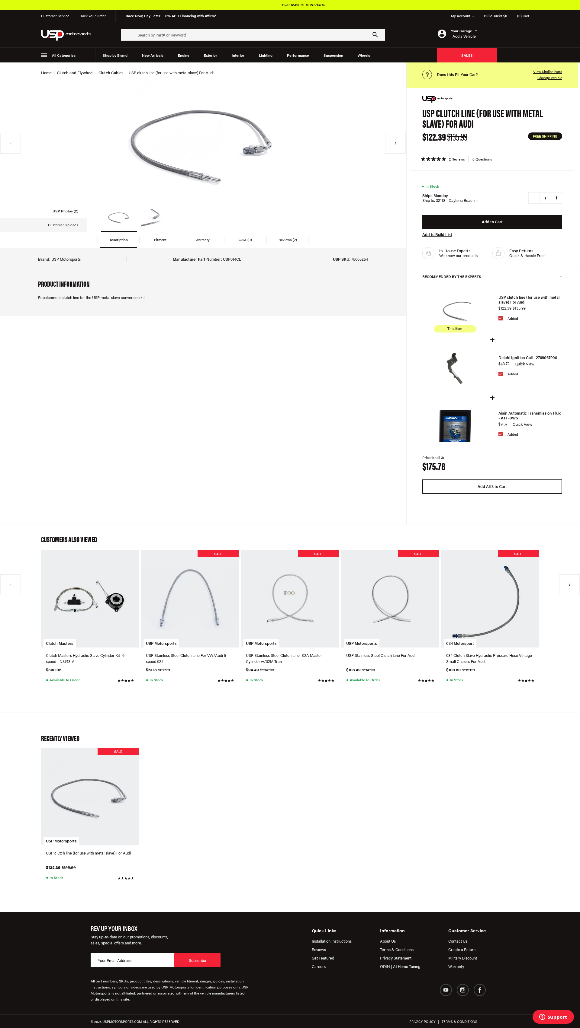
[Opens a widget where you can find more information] (553, 1017)
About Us (388, 941)
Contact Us (457, 941)
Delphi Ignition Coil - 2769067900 (527, 357)
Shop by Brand (115, 55)
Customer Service (55, 15)
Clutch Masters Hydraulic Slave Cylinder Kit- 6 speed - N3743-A (85, 658)
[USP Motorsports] (70, 34)
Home (46, 72)
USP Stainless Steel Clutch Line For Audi (380, 655)
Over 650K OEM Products (303, 5)
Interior (238, 55)
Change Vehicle (549, 77)
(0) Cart (523, 15)
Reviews (319, 949)
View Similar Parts (547, 71)
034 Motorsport (460, 643)
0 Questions (482, 159)
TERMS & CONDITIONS (459, 1021)
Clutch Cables (111, 72)
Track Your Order (92, 15)
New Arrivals (152, 55)
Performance (298, 55)
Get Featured (323, 958)
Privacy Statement (395, 958)
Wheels (364, 55)
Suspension (333, 55)
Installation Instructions (332, 941)
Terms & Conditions (397, 949)
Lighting (265, 55)
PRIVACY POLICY (422, 1021)
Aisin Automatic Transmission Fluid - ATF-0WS (530, 415)
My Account (460, 15)
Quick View (524, 364)
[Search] (375, 34)
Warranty (456, 966)
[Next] (395, 143)
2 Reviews (457, 159)
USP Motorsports (161, 643)
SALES (467, 55)
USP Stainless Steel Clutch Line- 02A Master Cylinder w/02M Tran (284, 658)
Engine (183, 55)
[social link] (446, 990)
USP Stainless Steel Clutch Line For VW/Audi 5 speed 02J (186, 658)
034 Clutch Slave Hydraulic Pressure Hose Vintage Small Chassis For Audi (489, 658)
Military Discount (462, 958)
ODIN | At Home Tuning (400, 966)
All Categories (64, 55)
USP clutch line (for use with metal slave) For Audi (528, 299)
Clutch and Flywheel (75, 72)
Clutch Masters (59, 643)
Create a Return (461, 949)
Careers (319, 966)
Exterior (210, 55)
